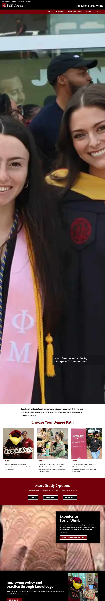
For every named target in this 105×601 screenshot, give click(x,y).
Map (9, 1)
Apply (19, 1)
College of (89, 5)
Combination (50, 497)
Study (48, 11)
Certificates (69, 497)
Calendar (4, 1)
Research (59, 11)
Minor (33, 497)
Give (23, 1)
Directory (14, 1)
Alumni (88, 11)
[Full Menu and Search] (98, 12)
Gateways (28, 1)
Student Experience (74, 11)
